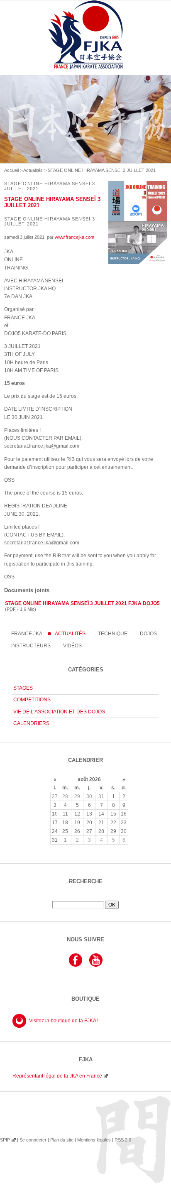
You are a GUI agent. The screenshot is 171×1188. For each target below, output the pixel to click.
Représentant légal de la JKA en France (57, 1076)
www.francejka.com (74, 237)
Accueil (11, 170)
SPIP (5, 1139)
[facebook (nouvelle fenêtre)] (75, 965)
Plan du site (61, 1139)
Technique (112, 634)
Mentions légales (94, 1139)
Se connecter (33, 1139)
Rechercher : (85, 898)
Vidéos (72, 646)
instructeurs (31, 646)
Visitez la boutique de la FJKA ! (63, 1021)
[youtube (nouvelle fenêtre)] (96, 965)
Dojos (148, 634)
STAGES (23, 688)
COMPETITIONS (32, 700)
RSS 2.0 (123, 1139)
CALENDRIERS (31, 723)
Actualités (33, 170)
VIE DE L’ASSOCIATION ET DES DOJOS (59, 712)
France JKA (26, 634)
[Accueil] (85, 44)
